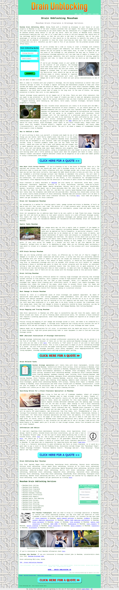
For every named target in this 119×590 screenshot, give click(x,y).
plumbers (87, 518)
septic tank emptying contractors (77, 520)
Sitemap (20, 575)
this (38, 436)
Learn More (85, 589)
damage (42, 78)
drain (42, 48)
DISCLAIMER (96, 14)
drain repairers (41, 518)
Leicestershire (87, 383)
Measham (54, 182)
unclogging (65, 140)
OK (91, 589)
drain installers (54, 526)
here (77, 195)
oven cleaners (92, 524)
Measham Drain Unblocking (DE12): (32, 27)
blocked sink (57, 135)
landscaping (72, 524)
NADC (70, 120)
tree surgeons (75, 522)
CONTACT (89, 14)
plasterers (95, 526)
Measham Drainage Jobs (36, 556)
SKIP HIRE (54, 524)
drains (86, 90)
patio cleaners (76, 526)
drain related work (65, 383)
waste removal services (65, 518)
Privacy (98, 575)
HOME (76, 14)
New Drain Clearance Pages (30, 575)
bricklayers (33, 527)
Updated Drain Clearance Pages (44, 575)
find (25, 464)
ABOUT (84, 14)
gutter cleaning (32, 526)
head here (81, 442)
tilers (57, 522)
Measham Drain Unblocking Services (38, 481)
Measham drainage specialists (43, 365)
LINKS (80, 14)
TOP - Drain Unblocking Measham (31, 562)
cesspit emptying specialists (43, 520)
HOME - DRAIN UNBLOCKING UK (59, 569)
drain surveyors (38, 522)
